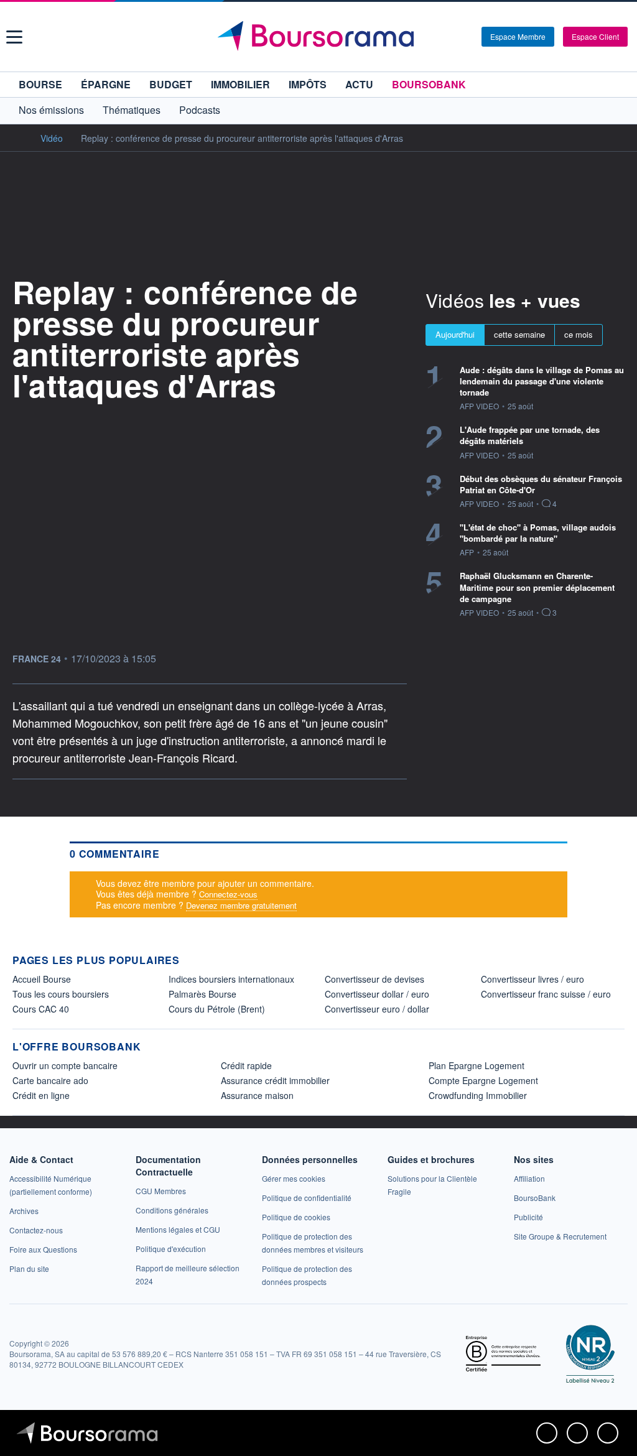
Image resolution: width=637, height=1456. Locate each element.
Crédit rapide (246, 1065)
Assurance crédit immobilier (275, 1080)
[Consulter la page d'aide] (468, 36)
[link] (24, 1210)
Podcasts (199, 110)
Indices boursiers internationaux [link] (231, 979)
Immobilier (240, 84)
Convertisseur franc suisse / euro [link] (546, 994)
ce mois (578, 334)
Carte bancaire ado (50, 1080)
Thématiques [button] (131, 110)
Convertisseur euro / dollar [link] (377, 1009)
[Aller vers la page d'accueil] (320, 37)
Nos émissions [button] (51, 110)
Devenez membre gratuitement (241, 905)
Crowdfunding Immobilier (478, 1095)
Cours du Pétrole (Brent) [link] (217, 1009)
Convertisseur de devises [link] (374, 979)
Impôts (308, 84)
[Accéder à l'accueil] (17, 137)
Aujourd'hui (455, 334)
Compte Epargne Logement (483, 1080)
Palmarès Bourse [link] (202, 994)
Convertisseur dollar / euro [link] (377, 994)
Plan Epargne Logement (476, 1065)
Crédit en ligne (41, 1095)
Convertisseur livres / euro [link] (532, 979)
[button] (14, 37)
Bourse (40, 84)
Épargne (106, 84)
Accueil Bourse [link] (41, 979)
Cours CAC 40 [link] (40, 1009)
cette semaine (519, 334)
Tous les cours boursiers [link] (60, 994)
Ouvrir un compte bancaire (65, 1065)
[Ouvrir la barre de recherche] (452, 36)
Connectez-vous (228, 894)
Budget (170, 84)
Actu (359, 84)
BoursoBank (429, 84)
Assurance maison (257, 1095)
